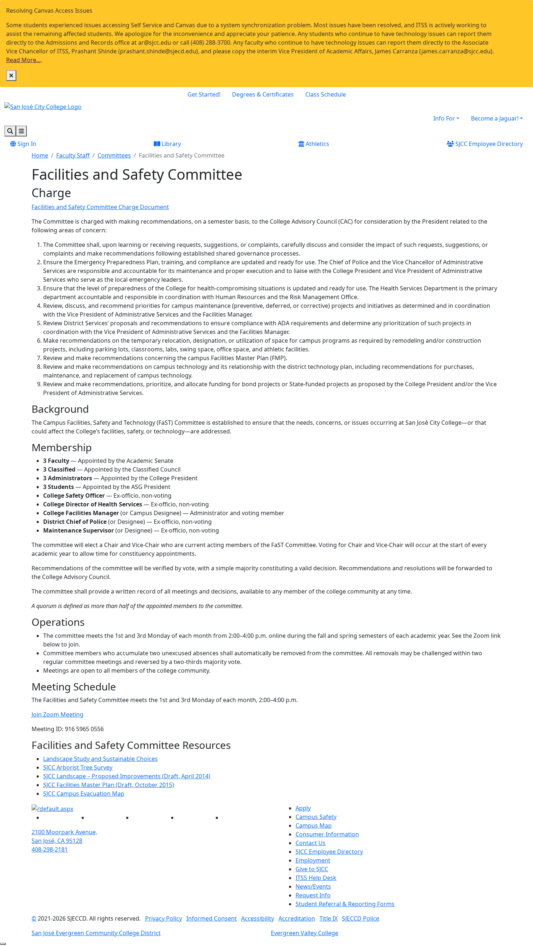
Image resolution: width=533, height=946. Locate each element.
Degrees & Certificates (263, 94)
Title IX (328, 918)
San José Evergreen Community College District (96, 933)
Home (40, 155)
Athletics (316, 144)
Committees (114, 155)
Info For (444, 118)
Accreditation (296, 918)
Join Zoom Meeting (57, 714)
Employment (313, 860)
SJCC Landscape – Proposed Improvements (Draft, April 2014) (126, 776)
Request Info (313, 895)
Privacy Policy (163, 918)
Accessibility (257, 918)
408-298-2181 (50, 849)
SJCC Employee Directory (488, 144)
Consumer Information (327, 834)
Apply (303, 808)
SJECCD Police (360, 918)
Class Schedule (325, 94)
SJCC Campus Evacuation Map (83, 794)
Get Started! (203, 94)
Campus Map (314, 825)
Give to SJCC (312, 869)
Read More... (23, 60)
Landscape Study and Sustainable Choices (100, 759)
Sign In (26, 144)
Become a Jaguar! (494, 118)
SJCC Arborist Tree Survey (77, 767)
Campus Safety (316, 817)
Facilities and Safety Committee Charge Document (100, 207)
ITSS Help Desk (316, 878)
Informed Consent (211, 918)
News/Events (313, 886)
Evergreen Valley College (304, 933)
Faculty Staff (73, 155)
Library (170, 144)
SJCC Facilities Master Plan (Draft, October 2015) (108, 785)
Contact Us (311, 843)
